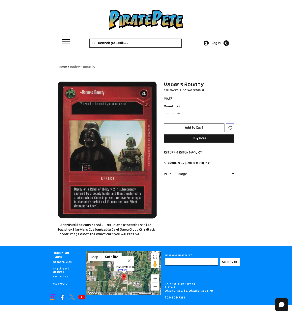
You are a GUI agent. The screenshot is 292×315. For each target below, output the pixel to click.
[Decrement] (166, 113)
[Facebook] (62, 297)
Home (62, 67)
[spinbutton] (173, 113)
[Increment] (179, 113)
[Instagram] (52, 297)
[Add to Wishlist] (230, 127)
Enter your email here (177, 255)
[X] (72, 297)
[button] (226, 43)
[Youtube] (82, 297)
